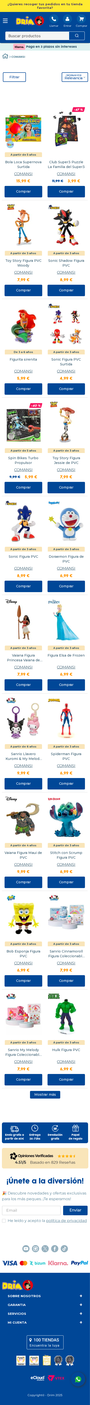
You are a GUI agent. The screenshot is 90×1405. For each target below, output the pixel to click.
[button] (45, 6)
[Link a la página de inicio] (5, 56)
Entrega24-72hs (35, 1137)
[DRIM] (30, 21)
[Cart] (81, 21)
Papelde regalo (75, 1137)
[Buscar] (77, 36)
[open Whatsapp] (78, 1379)
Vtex (54, 1378)
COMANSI (18, 56)
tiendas (45, 1342)
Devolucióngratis (55, 1137)
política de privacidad (66, 1220)
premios (45, 1360)
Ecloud (35, 1378)
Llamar (53, 25)
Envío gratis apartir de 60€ (14, 1137)
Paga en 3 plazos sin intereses (51, 46)
